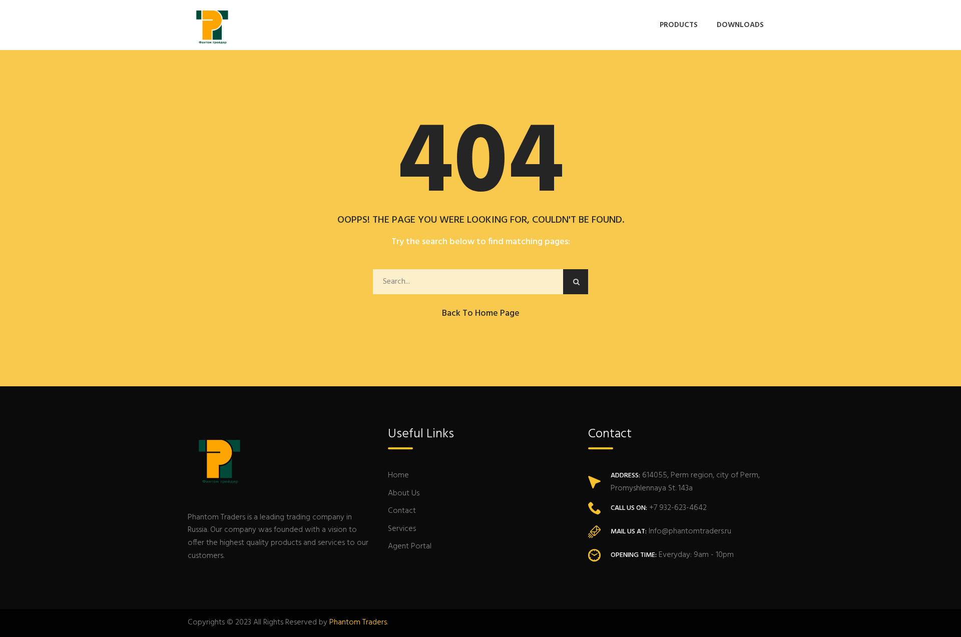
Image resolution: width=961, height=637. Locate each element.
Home (398, 475)
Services (402, 528)
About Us (403, 493)
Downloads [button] (740, 25)
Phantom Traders (358, 622)
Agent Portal (409, 546)
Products (679, 25)
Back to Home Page (481, 313)
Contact (402, 510)
